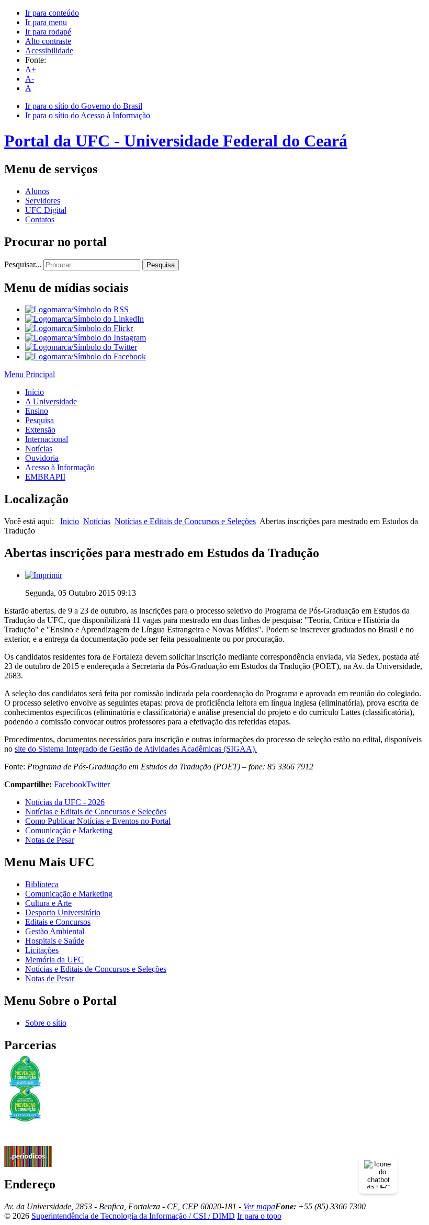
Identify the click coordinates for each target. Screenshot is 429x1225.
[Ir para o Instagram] (85, 337)
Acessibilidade (49, 50)
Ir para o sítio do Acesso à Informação (87, 115)
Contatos (39, 219)
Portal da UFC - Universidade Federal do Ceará (175, 140)
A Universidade (51, 401)
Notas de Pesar (49, 839)
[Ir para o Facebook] (85, 356)
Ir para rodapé (48, 31)
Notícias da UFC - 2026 (65, 802)
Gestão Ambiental (54, 931)
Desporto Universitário (62, 912)
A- (29, 78)
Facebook (70, 784)
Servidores (42, 200)
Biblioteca (42, 884)
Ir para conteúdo (52, 12)
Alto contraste (48, 41)
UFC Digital (45, 210)
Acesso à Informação (60, 467)
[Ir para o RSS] (77, 309)
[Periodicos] (28, 1164)
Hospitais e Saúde (54, 940)
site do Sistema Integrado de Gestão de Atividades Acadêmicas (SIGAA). (136, 748)
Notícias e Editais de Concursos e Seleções (185, 521)
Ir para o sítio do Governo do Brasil (83, 105)
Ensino (36, 410)
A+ (30, 69)
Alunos (37, 191)
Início (34, 392)
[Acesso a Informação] (28, 1143)
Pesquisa (160, 265)
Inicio (69, 521)
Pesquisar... (22, 264)
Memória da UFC (54, 959)
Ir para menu (46, 22)
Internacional (46, 439)
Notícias (38, 448)
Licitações (42, 950)
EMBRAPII (45, 476)
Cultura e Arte (48, 903)
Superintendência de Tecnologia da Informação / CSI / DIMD (133, 1215)
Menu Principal (29, 374)
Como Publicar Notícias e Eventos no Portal (98, 820)
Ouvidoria (42, 457)
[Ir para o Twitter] (81, 347)
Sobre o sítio (45, 1022)
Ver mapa (259, 1206)
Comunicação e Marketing (68, 830)
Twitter (98, 784)
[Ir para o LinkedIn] (84, 318)
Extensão (40, 429)
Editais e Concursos (58, 921)
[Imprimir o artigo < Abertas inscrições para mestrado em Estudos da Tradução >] (43, 575)
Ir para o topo (259, 1215)
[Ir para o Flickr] (79, 328)
